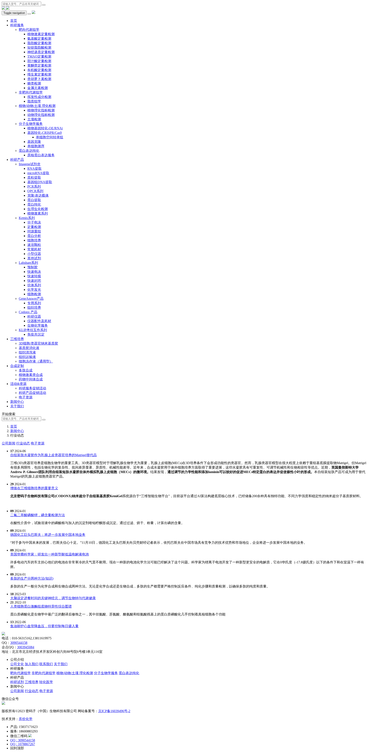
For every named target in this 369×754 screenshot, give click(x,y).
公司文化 (17, 664)
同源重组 (34, 231)
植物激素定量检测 (41, 34)
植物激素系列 (37, 213)
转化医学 (46, 682)
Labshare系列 (28, 262)
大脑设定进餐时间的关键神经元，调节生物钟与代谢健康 (53, 598)
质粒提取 (34, 177)
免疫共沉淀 (35, 334)
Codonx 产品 (28, 312)
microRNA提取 (38, 173)
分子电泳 (34, 222)
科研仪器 (34, 316)
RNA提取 (34, 168)
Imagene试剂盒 (30, 164)
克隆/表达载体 (38, 195)
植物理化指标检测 (41, 110)
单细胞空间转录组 (49, 137)
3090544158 (18, 642)
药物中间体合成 (31, 379)
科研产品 (17, 159)
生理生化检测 (37, 209)
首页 (13, 20)
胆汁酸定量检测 (39, 61)
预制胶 (32, 267)
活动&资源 (18, 384)
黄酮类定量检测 (39, 65)
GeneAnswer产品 (31, 298)
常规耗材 (34, 249)
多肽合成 (25, 370)
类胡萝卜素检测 (39, 79)
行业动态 (23, 443)
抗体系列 (34, 285)
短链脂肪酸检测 (39, 47)
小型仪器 (34, 254)
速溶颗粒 (34, 245)
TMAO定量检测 (39, 56)
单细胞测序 (35, 146)
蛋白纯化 (34, 204)
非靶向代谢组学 (31, 92)
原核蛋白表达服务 (41, 155)
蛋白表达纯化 (29, 150)
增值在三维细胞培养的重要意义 (34, 488)
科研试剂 (17, 682)
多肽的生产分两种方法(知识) (31, 578)
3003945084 (25, 647)
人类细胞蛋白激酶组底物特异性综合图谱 (41, 606)
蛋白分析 (34, 236)
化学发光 (34, 289)
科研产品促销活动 (32, 393)
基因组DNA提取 (39, 182)
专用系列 (34, 303)
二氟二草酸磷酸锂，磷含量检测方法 (37, 515)
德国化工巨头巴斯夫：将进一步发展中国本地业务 (47, 534)
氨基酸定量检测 (39, 38)
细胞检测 (34, 294)
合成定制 (17, 366)
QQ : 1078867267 (22, 744)
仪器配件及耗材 (39, 321)
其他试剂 (34, 258)
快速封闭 (34, 280)
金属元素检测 (37, 88)
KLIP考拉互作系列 (33, 330)
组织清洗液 (27, 352)
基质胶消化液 (29, 348)
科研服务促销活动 (32, 388)
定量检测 (34, 227)
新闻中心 (17, 401)
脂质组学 (34, 101)
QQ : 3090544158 (22, 740)
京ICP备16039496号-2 (114, 711)
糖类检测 (34, 83)
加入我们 (31, 664)
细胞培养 (34, 240)
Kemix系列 (27, 218)
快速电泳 (34, 271)
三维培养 (17, 339)
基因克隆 (34, 141)
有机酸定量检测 (39, 70)
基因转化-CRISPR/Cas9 (44, 132)
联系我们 (46, 664)
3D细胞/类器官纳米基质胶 (38, 343)
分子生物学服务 (31, 124)
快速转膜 (34, 276)
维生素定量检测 (39, 74)
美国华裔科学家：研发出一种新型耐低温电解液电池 (49, 554)
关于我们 (17, 406)
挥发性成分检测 (39, 97)
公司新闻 (8, 443)
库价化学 (25, 719)
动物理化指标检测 (41, 115)
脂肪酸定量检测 (39, 43)
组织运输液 (27, 357)
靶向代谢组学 (29, 29)
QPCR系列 (35, 191)
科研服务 (17, 25)
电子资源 (25, 397)
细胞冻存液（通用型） (36, 361)
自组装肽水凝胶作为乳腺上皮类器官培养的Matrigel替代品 (53, 455)
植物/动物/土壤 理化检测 (37, 106)
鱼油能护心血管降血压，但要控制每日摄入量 (44, 626)
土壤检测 (34, 119)
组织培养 (34, 307)
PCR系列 (34, 186)
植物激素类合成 (31, 375)
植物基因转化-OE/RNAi (45, 128)
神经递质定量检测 (41, 52)
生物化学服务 (37, 325)
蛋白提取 (34, 200)
